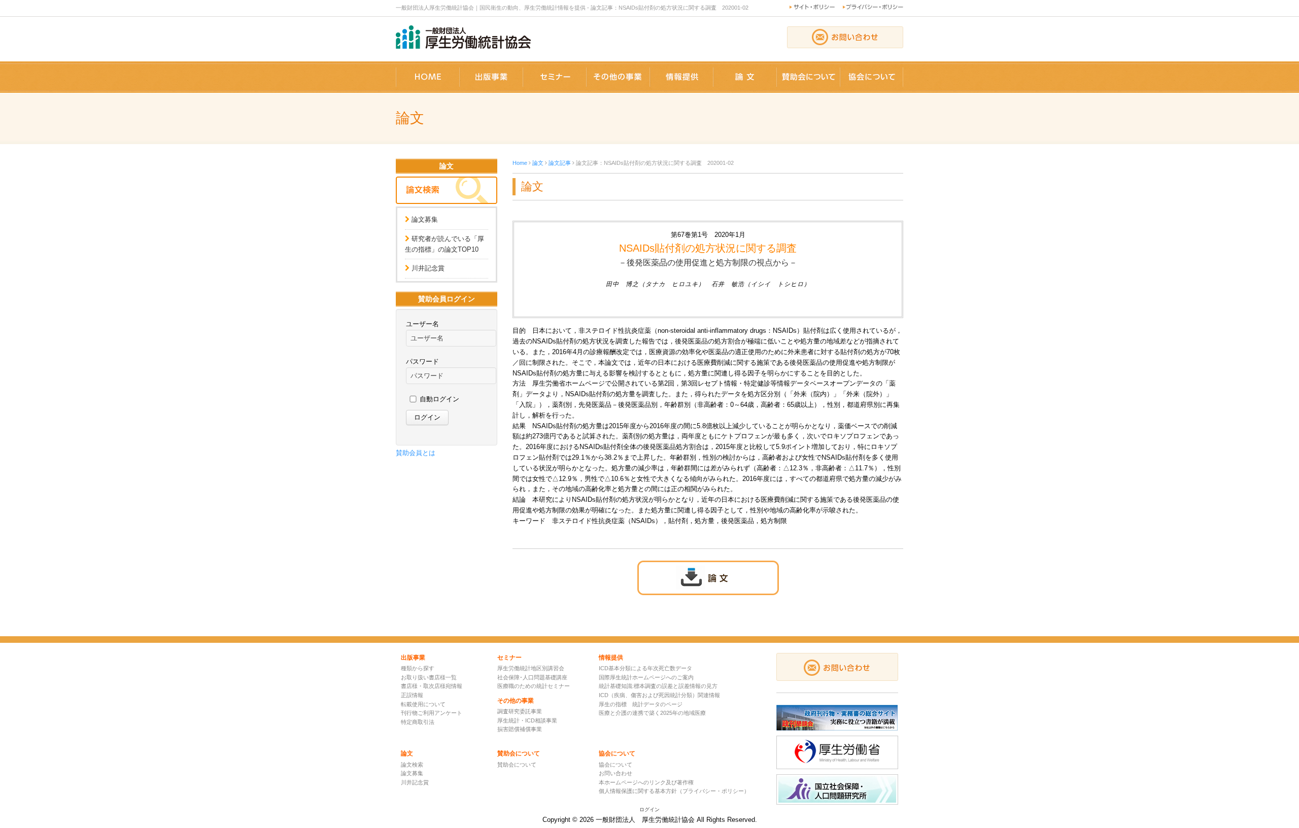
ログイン (649, 809)
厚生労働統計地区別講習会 (530, 668)
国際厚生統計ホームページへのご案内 (646, 677)
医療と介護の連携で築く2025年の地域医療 (652, 713)
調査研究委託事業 (519, 711)
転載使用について (423, 704)
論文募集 (425, 219)
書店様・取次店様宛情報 (431, 686)
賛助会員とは (415, 453)
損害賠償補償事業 (519, 729)
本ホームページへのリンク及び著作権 (646, 782)
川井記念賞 (428, 268)
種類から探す (417, 668)
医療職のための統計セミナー (533, 686)
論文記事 (560, 163)
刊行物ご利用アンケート (431, 713)
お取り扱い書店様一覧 (429, 677)
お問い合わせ (615, 773)
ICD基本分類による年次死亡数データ (645, 668)
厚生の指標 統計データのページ (640, 704)
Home (519, 163)
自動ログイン (439, 399)
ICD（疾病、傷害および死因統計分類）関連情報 (659, 695)
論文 (537, 163)
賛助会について (516, 765)
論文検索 (412, 765)
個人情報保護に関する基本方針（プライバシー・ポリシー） (674, 791)
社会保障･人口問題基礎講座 (532, 677)
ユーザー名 (422, 324)
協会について (615, 765)
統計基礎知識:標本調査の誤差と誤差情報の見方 (658, 686)
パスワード (422, 361)
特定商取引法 (417, 722)
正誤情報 (412, 695)
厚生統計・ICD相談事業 (527, 720)
